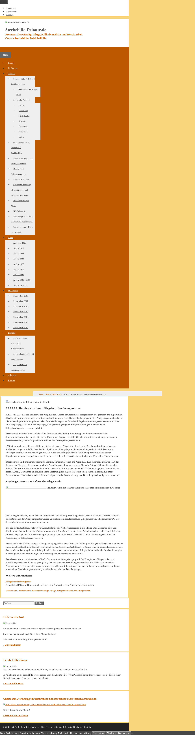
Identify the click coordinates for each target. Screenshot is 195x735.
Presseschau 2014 (20, 317)
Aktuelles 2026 (19, 243)
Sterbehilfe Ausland (21, 100)
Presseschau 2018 (20, 296)
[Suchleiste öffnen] (3, 49)
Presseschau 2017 (20, 301)
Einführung (13, 68)
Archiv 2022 (18, 264)
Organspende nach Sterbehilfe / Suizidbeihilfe (20, 147)
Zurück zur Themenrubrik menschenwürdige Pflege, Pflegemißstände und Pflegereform (48, 590)
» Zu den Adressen (12, 645)
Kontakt (11, 380)
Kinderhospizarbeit (21, 179)
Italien (21, 137)
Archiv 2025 (18, 248)
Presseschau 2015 (20, 312)
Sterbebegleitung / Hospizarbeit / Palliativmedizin (19, 343)
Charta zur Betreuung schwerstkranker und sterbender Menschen (21, 190)
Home (10, 63)
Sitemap (9, 14)
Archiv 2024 (18, 253)
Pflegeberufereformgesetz (18, 581)
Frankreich (23, 132)
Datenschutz (11, 11)
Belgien (22, 105)
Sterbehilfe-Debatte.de (28, 727)
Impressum (11, 8)
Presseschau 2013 (20, 322)
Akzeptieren (99, 733)
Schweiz (22, 121)
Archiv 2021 (18, 269)
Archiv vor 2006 (20, 285)
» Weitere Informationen (15, 715)
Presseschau (13, 290)
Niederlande (24, 116)
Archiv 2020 (18, 275)
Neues (10, 237)
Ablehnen (111, 733)
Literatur (11, 333)
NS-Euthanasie (19, 211)
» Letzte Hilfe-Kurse (13, 683)
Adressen (12, 375)
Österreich (23, 126)
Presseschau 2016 (20, 306)
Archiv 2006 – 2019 (21, 280)
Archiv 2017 (56, 394)
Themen (11, 73)
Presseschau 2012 (20, 328)
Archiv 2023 (18, 259)
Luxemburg (23, 111)
